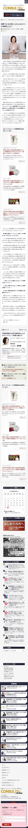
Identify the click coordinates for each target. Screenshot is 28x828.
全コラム (7, 666)
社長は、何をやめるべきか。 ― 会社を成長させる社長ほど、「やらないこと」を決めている (16, 604)
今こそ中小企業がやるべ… (13, 512)
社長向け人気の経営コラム (8, 785)
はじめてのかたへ (6, 767)
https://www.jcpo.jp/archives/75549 (11, 537)
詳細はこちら (22, 161)
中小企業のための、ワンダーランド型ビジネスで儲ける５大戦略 (16, 578)
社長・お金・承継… (9, 678)
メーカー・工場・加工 (9, 673)
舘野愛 (21, 29)
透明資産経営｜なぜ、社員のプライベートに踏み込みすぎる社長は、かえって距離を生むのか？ (16, 587)
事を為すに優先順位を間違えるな (15, 571)
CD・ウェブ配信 (7, 178)
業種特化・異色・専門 (9, 676)
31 (8, 507)
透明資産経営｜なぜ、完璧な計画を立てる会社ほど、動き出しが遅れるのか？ (16, 637)
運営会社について (6, 772)
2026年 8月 (14, 491)
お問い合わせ (5, 775)
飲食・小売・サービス (9, 675)
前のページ (6, 329)
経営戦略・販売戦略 (9, 668)
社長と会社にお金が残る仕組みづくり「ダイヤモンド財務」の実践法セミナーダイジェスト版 (13, 182)
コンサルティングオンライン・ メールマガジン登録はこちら (16, 14)
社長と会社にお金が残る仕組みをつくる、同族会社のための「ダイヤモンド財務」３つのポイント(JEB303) (13, 151)
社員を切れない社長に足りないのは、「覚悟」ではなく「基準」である (15, 628)
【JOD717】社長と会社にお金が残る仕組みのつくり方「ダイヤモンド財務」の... (13, 370)
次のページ (22, 329)
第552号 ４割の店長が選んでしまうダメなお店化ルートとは (16, 620)
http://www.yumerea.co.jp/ (14, 358)
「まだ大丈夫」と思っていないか (15, 595)
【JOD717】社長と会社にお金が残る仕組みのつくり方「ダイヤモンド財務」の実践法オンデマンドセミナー (13, 213)
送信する (6, 824)
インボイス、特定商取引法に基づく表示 (11, 780)
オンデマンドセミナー (8, 209)
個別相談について (6, 770)
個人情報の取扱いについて (8, 782)
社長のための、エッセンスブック (10, 147)
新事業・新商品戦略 (9, 670)
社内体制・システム (9, 671)
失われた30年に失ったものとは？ (16, 564)
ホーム (3, 765)
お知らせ (4, 777)
